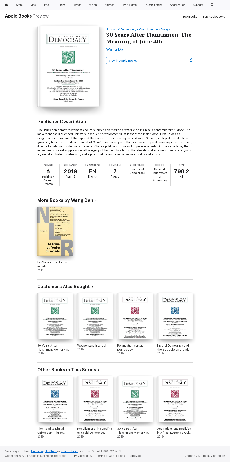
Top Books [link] (189, 16)
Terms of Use (105, 456)
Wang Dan (116, 49)
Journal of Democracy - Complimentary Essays (138, 29)
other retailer (69, 451)
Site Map (135, 456)
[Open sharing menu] (191, 60)
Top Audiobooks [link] (214, 16)
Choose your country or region (205, 456)
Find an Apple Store (44, 451)
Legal (122, 456)
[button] (212, 5)
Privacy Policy (83, 456)
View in (123, 60)
